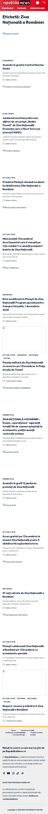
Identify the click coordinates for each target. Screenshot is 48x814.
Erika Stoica (11, 80)
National (34, 355)
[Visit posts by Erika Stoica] (4, 80)
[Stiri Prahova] (16, 3)
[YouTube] (8, 773)
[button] (32, 2)
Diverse (21, 698)
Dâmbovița (8, 415)
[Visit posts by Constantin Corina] (4, 381)
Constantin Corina (14, 381)
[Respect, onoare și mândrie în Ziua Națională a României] (24, 683)
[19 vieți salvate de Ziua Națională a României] (24, 573)
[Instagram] (13, 773)
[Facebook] (4, 773)
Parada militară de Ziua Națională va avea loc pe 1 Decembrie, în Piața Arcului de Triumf (24, 366)
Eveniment (8, 61)
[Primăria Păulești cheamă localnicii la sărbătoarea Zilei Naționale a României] (24, 162)
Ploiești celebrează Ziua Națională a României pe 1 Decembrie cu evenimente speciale (23, 649)
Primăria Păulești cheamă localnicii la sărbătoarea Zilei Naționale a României (23, 185)
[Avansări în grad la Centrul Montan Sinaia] (24, 45)
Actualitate (9, 178)
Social (7, 358)
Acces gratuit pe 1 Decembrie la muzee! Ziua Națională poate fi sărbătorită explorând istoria (21, 540)
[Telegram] (22, 773)
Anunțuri (7, 295)
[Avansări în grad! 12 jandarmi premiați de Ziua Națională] (24, 463)
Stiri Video (8, 114)
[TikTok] (18, 773)
